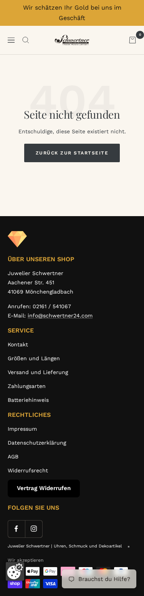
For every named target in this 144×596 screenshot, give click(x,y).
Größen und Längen (34, 358)
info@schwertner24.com (60, 315)
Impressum (22, 429)
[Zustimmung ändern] (15, 571)
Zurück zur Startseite (72, 153)
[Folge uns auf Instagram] (33, 528)
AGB (13, 456)
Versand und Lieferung (38, 372)
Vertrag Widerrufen (44, 488)
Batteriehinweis (28, 400)
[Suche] (25, 40)
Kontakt (18, 344)
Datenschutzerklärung (37, 443)
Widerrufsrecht (28, 470)
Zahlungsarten (27, 386)
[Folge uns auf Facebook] (16, 528)
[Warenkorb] (132, 40)
